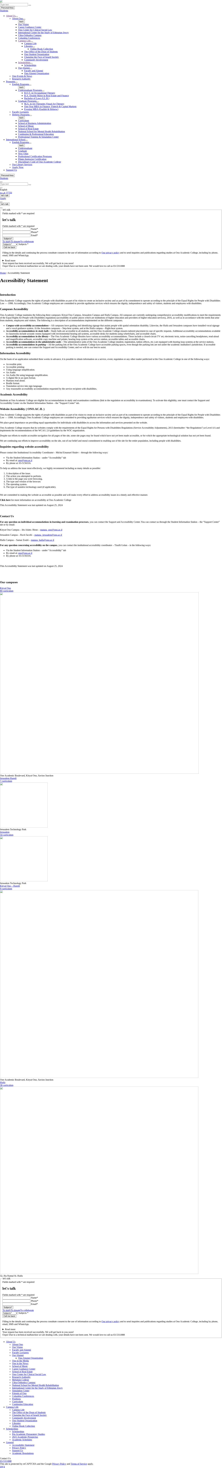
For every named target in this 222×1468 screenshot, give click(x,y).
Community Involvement (36, 60)
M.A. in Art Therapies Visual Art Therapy (44, 103)
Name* (34, 229)
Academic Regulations (23, 1453)
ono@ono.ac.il (25, 460)
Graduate (22, 151)
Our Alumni (24, 68)
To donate (15, 241)
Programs (10, 81)
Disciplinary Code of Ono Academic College (39, 162)
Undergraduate (25, 148)
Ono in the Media (20, 1360)
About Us (10, 16)
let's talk (4, 195)
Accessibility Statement (23, 1445)
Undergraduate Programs (30, 90)
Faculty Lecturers (20, 112)
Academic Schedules (22, 1439)
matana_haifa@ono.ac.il (42, 540)
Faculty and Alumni (33, 70)
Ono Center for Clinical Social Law (35, 30)
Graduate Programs (27, 101)
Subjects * (23, 244)
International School (15, 139)
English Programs (20, 84)
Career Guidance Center (29, 27)
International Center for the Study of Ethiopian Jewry (43, 32)
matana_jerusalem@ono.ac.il (48, 535)
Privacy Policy (19, 1448)
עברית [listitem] (9, 192)
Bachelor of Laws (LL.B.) (36, 98)
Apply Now (18, 167)
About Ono (17, 18)
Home (3, 273)
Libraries (28, 46)
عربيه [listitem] (3, 192)
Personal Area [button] (7, 175)
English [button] (3, 189)
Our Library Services (22, 164)
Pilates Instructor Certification (32, 159)
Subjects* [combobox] (8, 238)
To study (6, 241)
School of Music (26, 126)
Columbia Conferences (29, 38)
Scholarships (24, 62)
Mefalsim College (20, 1380)
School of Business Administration (34, 123)
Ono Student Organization (36, 54)
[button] (16, 16)
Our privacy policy (110, 252)
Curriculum (23, 120)
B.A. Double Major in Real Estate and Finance (46, 95)
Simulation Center (20, 1390)
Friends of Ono (19, 1393)
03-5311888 (5, 1461)
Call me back (9, 247)
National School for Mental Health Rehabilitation (41, 131)
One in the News (20, 1363)
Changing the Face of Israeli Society (41, 57)
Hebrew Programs (20, 114)
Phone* (34, 232)
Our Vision (23, 24)
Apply (3, 198)
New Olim (23, 153)
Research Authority (21, 79)
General (10, 1442)
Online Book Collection (41, 49)
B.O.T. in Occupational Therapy (39, 93)
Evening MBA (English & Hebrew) (41, 109)
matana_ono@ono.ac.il (51, 529)
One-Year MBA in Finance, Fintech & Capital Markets (50, 106)
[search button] (30, 5)
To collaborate (27, 241)
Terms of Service (79, 1464)
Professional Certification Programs (35, 156)
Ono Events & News (22, 76)
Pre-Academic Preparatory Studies (28, 1434)
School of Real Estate (28, 128)
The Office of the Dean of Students (41, 51)
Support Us (11, 170)
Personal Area (7, 8)
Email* (34, 235)
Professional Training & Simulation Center (38, 137)
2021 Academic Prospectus (25, 1437)
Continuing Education (22, 1404)
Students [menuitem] (4, 10)
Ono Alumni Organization (36, 73)
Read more (10, 260)
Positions (16, 1399)
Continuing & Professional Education (36, 134)
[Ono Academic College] (1, 1)
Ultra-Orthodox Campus (29, 35)
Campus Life (24, 40)
